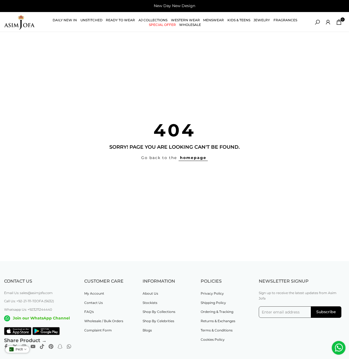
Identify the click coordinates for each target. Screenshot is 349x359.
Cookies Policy (213, 339)
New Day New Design (174, 5)
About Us (150, 293)
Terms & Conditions (217, 330)
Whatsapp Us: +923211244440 (28, 309)
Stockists (150, 303)
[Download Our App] (17, 331)
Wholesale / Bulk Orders (103, 321)
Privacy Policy (212, 293)
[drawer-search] (317, 22)
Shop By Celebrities (158, 321)
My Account (94, 293)
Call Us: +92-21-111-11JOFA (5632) (29, 301)
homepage (193, 157)
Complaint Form (98, 330)
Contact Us (93, 303)
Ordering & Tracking (217, 312)
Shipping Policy (213, 303)
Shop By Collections (159, 312)
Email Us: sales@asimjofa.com (28, 293)
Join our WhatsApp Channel (41, 318)
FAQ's (89, 312)
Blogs (147, 330)
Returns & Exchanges (218, 321)
